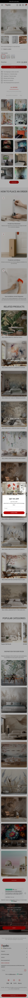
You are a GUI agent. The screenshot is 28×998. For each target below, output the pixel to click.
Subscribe (14, 512)
